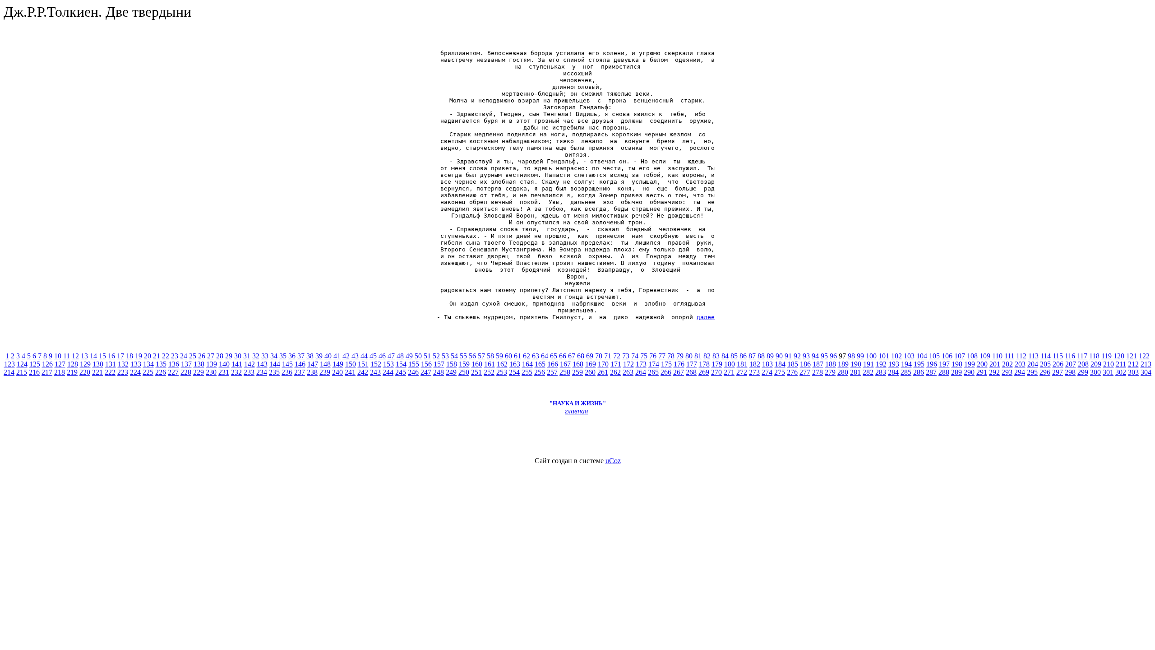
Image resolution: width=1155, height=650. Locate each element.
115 (1058, 356)
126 (47, 364)
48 (400, 356)
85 (734, 356)
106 (947, 356)
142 (249, 364)
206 (1058, 364)
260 (590, 372)
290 (969, 372)
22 (165, 356)
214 (9, 372)
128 (72, 364)
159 (464, 364)
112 (1021, 356)
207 (1070, 364)
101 (883, 356)
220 (84, 372)
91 (788, 356)
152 (375, 364)
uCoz (613, 460)
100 (871, 356)
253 (501, 372)
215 (21, 372)
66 (562, 356)
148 (325, 364)
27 (210, 356)
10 (57, 356)
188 (830, 364)
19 (138, 356)
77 (661, 356)
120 (1118, 356)
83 (716, 356)
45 (373, 356)
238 (312, 372)
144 (274, 364)
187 (818, 364)
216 (34, 372)
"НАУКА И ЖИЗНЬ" (578, 403)
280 (842, 372)
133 (135, 364)
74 (634, 356)
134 (148, 364)
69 (589, 356)
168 (578, 364)
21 (156, 356)
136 (173, 364)
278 (817, 372)
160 (476, 364)
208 (1083, 364)
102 (896, 356)
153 (388, 364)
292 (994, 372)
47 (391, 356)
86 (743, 356)
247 (425, 372)
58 (490, 356)
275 (779, 372)
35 (282, 356)
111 (1009, 356)
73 (625, 356)
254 (514, 372)
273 (754, 372)
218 (59, 372)
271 (729, 372)
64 (544, 356)
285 (906, 372)
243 (375, 372)
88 (761, 356)
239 (324, 372)
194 (906, 364)
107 (959, 356)
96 (833, 356)
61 (517, 356)
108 (972, 356)
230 (211, 372)
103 (909, 356)
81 (698, 356)
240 (337, 372)
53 (445, 356)
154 (401, 364)
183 (767, 364)
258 (564, 372)
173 (641, 364)
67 (571, 356)
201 (994, 364)
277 (804, 372)
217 (47, 372)
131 (110, 364)
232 (236, 372)
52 (436, 356)
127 (60, 364)
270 (716, 372)
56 (472, 356)
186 (805, 364)
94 (815, 356)
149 (338, 364)
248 (438, 372)
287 (931, 372)
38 (310, 356)
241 (350, 372)
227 (173, 372)
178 (704, 364)
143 (262, 364)
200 (982, 364)
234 (261, 372)
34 (273, 356)
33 (264, 356)
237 (299, 372)
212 (1133, 364)
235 (274, 372)
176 (679, 364)
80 (689, 356)
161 (489, 364)
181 (742, 364)
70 (598, 356)
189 (843, 364)
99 (860, 356)
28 (219, 356)
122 (1144, 356)
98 (851, 356)
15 (102, 356)
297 (1057, 372)
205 (1045, 364)
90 (779, 356)
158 (451, 364)
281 (855, 372)
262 (615, 372)
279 (830, 372)
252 (489, 372)
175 (666, 364)
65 (553, 356)
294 (1019, 372)
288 (943, 372)
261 (602, 372)
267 (678, 372)
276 (792, 372)
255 (527, 372)
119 (1106, 356)
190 (855, 364)
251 (476, 372)
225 (148, 372)
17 (120, 356)
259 (577, 372)
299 (1082, 372)
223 (122, 372)
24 (183, 356)
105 (934, 356)
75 (643, 356)
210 (1108, 364)
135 (161, 364)
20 (147, 356)
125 (34, 364)
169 (590, 364)
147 (312, 364)
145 (287, 364)
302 (1120, 372)
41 (337, 356)
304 (1146, 372)
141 (236, 364)
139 (211, 364)
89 (770, 356)
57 (481, 356)
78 (671, 356)
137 (186, 364)
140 (224, 364)
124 (22, 364)
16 (111, 356)
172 (628, 364)
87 (752, 356)
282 (868, 372)
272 (741, 372)
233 (249, 372)
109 (984, 356)
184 (780, 364)
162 (502, 364)
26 (201, 356)
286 (918, 372)
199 (969, 364)
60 (508, 356)
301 (1108, 372)
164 (527, 364)
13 (84, 356)
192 (881, 364)
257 (552, 372)
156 (426, 364)
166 (552, 364)
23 (174, 356)
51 (427, 356)
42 (346, 356)
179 (716, 364)
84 (725, 356)
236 (287, 372)
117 (1082, 356)
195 (919, 364)
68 (580, 356)
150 (350, 364)
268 (691, 372)
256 (539, 372)
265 (653, 372)
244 (388, 372)
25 (192, 356)
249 (451, 372)
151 (363, 364)
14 (93, 356)
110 (997, 356)
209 (1095, 364)
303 (1133, 372)
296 (1045, 372)
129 (85, 364)
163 (514, 364)
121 (1131, 356)
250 (463, 372)
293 (1007, 372)
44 (364, 356)
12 (75, 356)
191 (868, 364)
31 (246, 356)
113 (1033, 356)
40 (328, 356)
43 (355, 356)
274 (767, 372)
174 (653, 364)
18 (129, 356)
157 (439, 364)
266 (666, 372)
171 (615, 364)
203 (1020, 364)
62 (526, 356)
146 (300, 364)
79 (680, 356)
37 (301, 356)
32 (255, 356)
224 (135, 372)
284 (893, 372)
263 (628, 372)
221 (97, 372)
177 (691, 364)
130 (97, 364)
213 (1146, 364)
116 (1070, 356)
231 (223, 372)
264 (640, 372)
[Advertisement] (577, 436)
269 (703, 372)
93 (806, 356)
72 (616, 356)
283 (880, 372)
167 (565, 364)
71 (607, 356)
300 (1095, 372)
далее (706, 317)
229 (198, 372)
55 (463, 356)
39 (319, 356)
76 (652, 356)
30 (237, 356)
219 (72, 372)
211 (1121, 364)
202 (1007, 364)
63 (535, 356)
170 (603, 364)
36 (292, 356)
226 (160, 372)
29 (228, 356)
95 (824, 356)
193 (893, 364)
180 (729, 364)
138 (199, 364)
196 (931, 364)
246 (413, 372)
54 (454, 356)
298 (1070, 372)
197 (944, 364)
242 (362, 372)
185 (792, 364)
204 (1032, 364)
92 (797, 356)
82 (707, 356)
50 (418, 356)
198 (957, 364)
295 (1032, 372)
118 (1094, 356)
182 (754, 364)
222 (110, 372)
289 (956, 372)
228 (185, 372)
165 (540, 364)
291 (981, 372)
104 (921, 356)
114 (1045, 356)
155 (413, 364)
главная (576, 411)
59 (499, 356)
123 (9, 364)
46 (382, 356)
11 (66, 356)
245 (400, 372)
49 (409, 356)
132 (123, 364)
